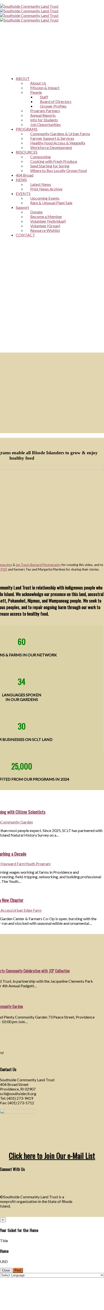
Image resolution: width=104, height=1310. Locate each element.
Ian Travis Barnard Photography (38, 565)
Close (6, 1270)
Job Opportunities (45, 124)
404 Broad (24, 175)
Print (18, 1270)
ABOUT (23, 78)
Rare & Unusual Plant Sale (51, 202)
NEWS (21, 179)
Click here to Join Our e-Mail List (52, 1155)
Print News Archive (46, 189)
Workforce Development (51, 147)
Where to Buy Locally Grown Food (58, 170)
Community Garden (16, 822)
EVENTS (23, 193)
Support (22, 207)
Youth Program (38, 863)
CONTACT (25, 235)
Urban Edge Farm (27, 910)
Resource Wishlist (45, 230)
